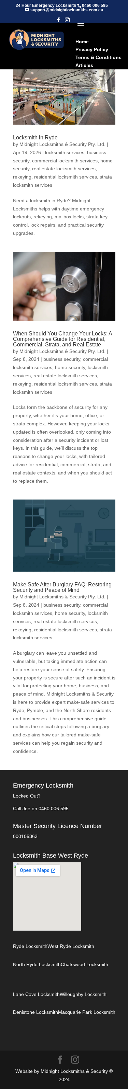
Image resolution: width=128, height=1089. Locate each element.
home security (70, 367)
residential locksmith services (65, 177)
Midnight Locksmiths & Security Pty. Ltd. (62, 144)
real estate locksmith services (64, 168)
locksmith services (64, 152)
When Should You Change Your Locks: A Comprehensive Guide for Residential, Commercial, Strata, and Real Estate (62, 339)
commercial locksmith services (65, 160)
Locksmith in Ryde (35, 137)
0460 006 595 (54, 808)
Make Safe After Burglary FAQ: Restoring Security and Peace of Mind (62, 587)
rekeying (22, 177)
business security (61, 359)
